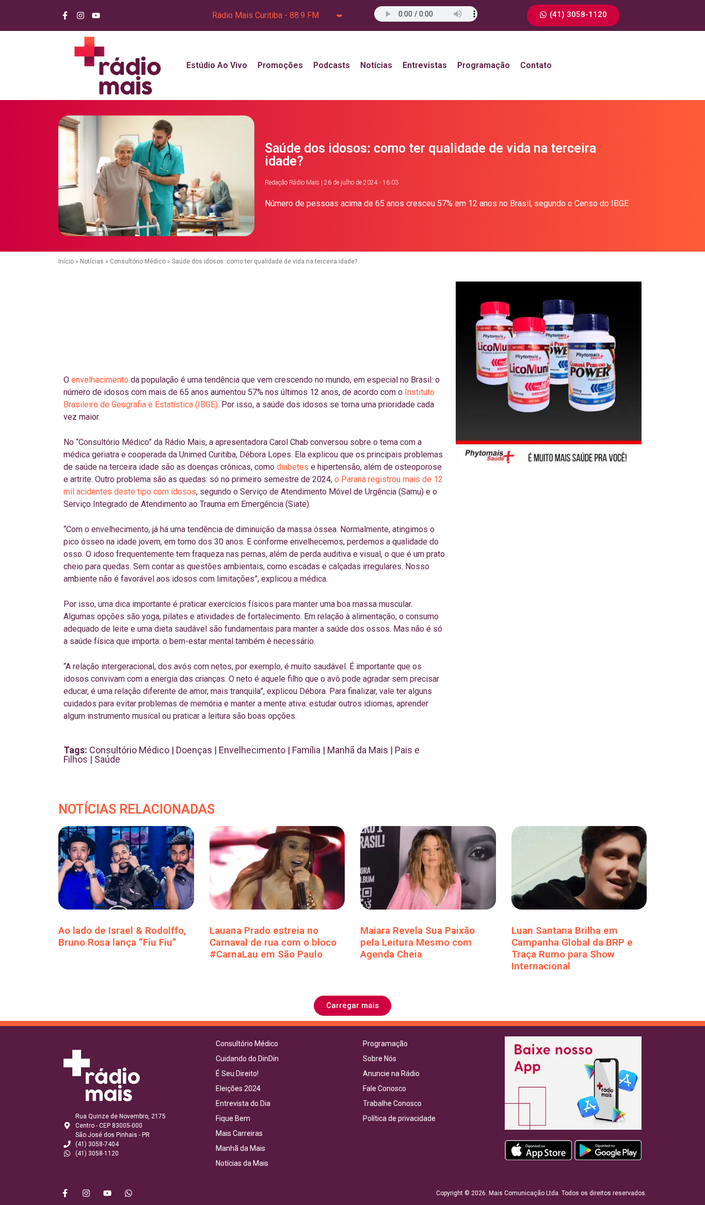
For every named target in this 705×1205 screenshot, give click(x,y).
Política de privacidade (399, 1118)
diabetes (293, 467)
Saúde (107, 759)
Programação (483, 65)
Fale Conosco (384, 1088)
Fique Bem (233, 1118)
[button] (352, 1006)
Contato (536, 65)
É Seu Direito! (237, 1073)
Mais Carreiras (239, 1133)
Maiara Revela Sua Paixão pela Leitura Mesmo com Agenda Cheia (417, 942)
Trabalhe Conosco (392, 1103)
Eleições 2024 (238, 1088)
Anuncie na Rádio (391, 1073)
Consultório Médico (138, 261)
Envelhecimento (252, 750)
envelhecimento (100, 380)
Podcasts (331, 65)
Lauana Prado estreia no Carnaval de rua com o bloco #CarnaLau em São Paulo (273, 942)
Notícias (376, 65)
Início (66, 261)
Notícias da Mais (242, 1163)
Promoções (280, 65)
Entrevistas (425, 65)
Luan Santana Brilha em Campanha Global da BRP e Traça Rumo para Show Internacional (572, 948)
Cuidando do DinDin (247, 1058)
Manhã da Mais (357, 750)
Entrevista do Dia (243, 1103)
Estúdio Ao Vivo (216, 65)
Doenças (194, 750)
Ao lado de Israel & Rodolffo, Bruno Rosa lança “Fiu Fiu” (122, 936)
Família (306, 750)
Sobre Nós (379, 1058)
